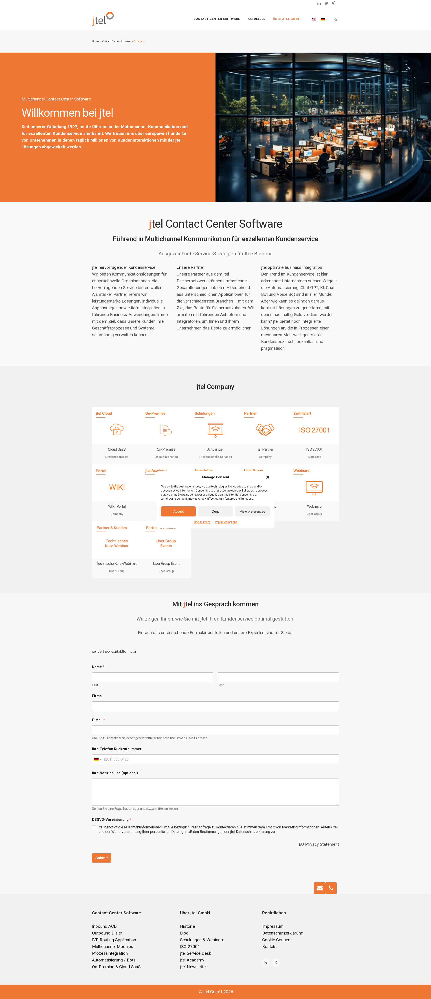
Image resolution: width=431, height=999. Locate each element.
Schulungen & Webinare (202, 939)
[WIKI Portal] (116, 482)
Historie (187, 926)
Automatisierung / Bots (114, 960)
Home (95, 41)
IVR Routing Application (114, 939)
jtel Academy (192, 960)
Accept (178, 511)
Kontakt (269, 946)
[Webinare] (314, 482)
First (95, 685)
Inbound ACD (104, 926)
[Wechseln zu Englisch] (314, 19)
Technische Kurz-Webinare (116, 563)
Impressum (273, 926)
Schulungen (215, 449)
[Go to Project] (96, 439)
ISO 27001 (314, 449)
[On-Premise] (166, 425)
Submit (101, 858)
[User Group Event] (166, 539)
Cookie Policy (202, 522)
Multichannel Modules (112, 946)
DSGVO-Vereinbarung (111, 819)
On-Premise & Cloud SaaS (116, 966)
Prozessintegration (110, 953)
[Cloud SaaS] (116, 425)
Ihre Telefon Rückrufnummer (117, 749)
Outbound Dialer (107, 933)
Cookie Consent (277, 939)
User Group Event (166, 563)
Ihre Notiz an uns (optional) (115, 773)
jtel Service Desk (195, 953)
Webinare (314, 506)
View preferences (252, 511)
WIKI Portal (117, 506)
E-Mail (98, 720)
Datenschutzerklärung (282, 933)
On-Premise (166, 449)
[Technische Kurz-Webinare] (116, 539)
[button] (268, 477)
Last (221, 685)
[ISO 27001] (314, 425)
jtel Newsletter (193, 966)
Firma (97, 696)
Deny (216, 511)
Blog (184, 933)
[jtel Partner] (265, 425)
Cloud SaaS (116, 449)
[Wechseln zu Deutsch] (323, 19)
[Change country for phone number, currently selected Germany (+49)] (97, 759)
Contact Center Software (116, 41)
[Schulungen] (215, 425)
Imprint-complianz (226, 522)
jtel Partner (265, 449)
